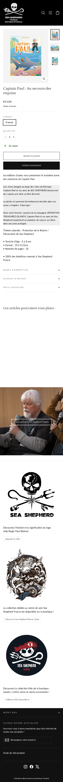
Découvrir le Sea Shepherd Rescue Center (22, 619)
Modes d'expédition (15, 270)
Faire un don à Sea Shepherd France (31, 422)
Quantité (9, 131)
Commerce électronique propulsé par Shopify (31, 778)
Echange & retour (14, 279)
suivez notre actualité (20, 723)
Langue (7, 117)
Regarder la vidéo (12, 539)
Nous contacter (13, 287)
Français (9, 122)
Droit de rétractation (14, 753)
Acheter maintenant (31, 165)
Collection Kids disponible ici (17, 700)
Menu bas (10, 712)
